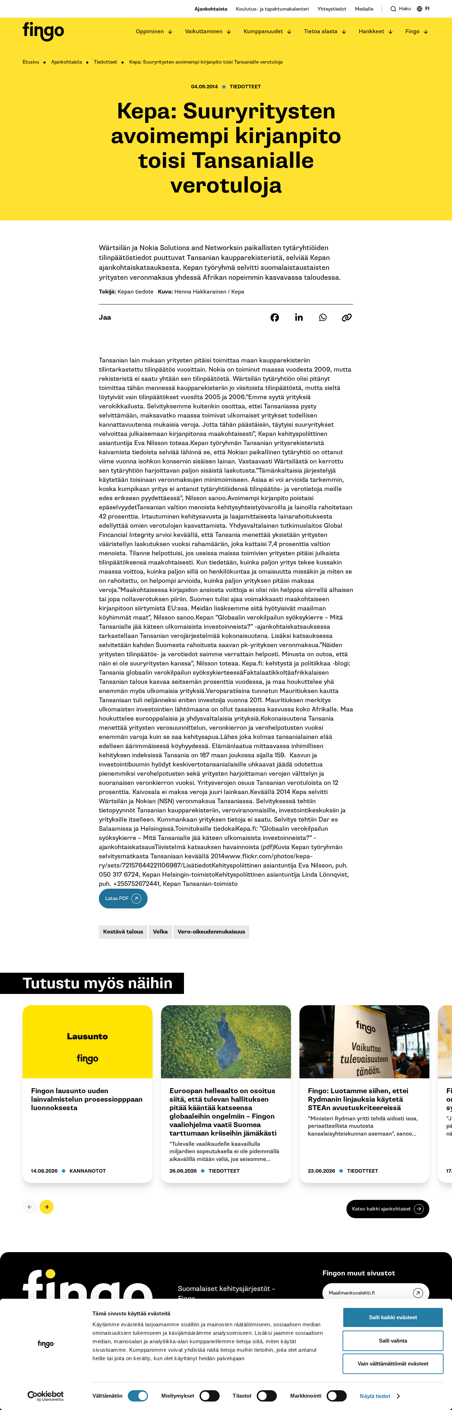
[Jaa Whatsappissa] (322, 317)
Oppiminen (150, 31)
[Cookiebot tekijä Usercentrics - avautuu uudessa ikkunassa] (46, 1396)
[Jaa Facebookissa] (274, 317)
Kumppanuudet (263, 31)
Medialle (364, 9)
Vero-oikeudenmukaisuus (211, 932)
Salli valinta (393, 1341)
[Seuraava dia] (47, 1207)
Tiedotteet (105, 62)
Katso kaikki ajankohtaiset (381, 1208)
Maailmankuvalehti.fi (352, 1293)
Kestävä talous (123, 932)
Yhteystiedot (331, 9)
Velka (160, 932)
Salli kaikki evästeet (393, 1317)
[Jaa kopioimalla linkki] (346, 317)
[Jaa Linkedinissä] (298, 317)
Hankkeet (371, 31)
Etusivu (31, 62)
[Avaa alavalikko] (170, 31)
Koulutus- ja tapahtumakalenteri (272, 9)
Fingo (412, 31)
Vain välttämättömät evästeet (393, 1364)
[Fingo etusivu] (43, 32)
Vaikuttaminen (203, 31)
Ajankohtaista (211, 9)
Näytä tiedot (375, 1396)
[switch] (210, 1396)
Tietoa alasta (321, 31)
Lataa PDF (117, 898)
